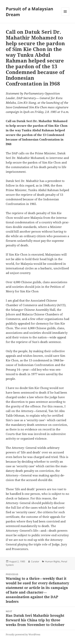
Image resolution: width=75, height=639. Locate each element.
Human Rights (52, 561)
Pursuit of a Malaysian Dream (29, 11)
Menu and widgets (65, 15)
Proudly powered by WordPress (23, 634)
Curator (35, 561)
